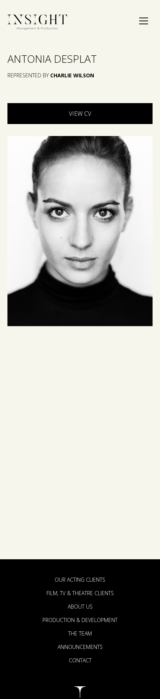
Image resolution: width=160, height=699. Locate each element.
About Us (80, 606)
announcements (80, 646)
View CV (80, 113)
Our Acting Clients (80, 579)
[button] (144, 21)
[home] (37, 22)
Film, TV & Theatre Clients (80, 593)
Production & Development (80, 620)
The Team (80, 633)
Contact (80, 660)
